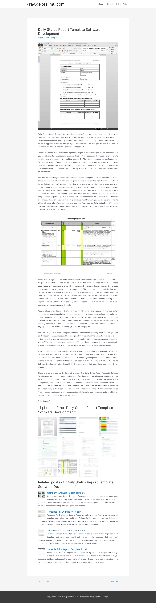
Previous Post (42, 581)
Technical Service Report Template (66, 530)
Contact (110, 4)
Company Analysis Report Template (66, 492)
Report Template (45, 37)
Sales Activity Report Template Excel (67, 549)
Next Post (115, 581)
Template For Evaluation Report (64, 511)
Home (100, 4)
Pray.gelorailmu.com (46, 4)
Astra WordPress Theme (100, 597)
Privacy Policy (122, 4)
